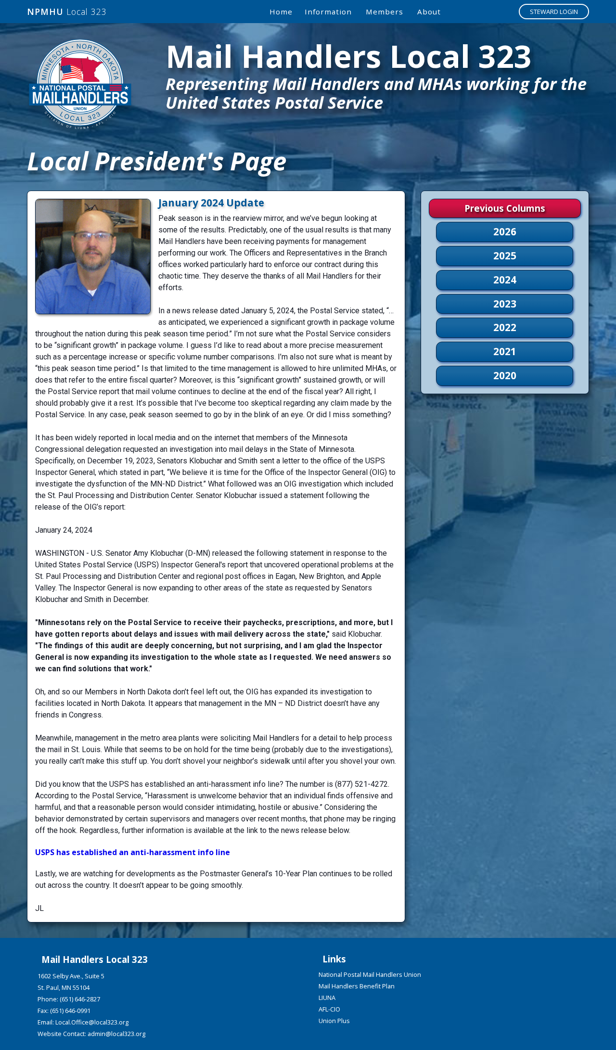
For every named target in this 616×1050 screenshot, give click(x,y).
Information (328, 11)
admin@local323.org (116, 1033)
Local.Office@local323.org (91, 1022)
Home (281, 11)
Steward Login (554, 11)
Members (384, 11)
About (429, 11)
